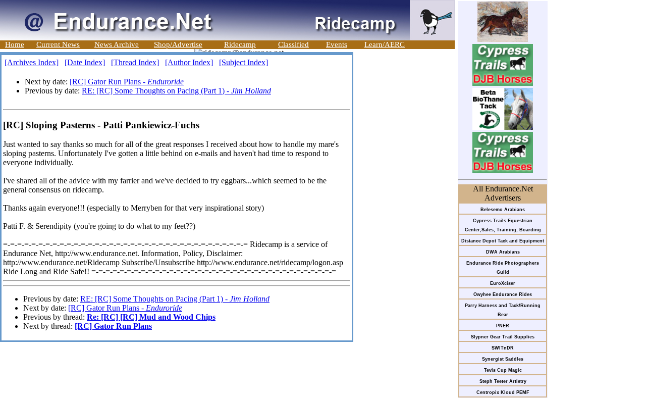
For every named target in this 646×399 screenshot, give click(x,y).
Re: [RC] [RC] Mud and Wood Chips (151, 317)
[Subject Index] (243, 62)
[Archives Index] (32, 62)
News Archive (116, 44)
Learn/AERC (384, 44)
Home (14, 44)
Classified (293, 44)
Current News (58, 44)
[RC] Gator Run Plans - (127, 81)
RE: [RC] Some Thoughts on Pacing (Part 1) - (176, 90)
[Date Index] (85, 62)
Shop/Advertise (178, 44)
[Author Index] (189, 62)
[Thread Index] (135, 62)
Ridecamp (240, 44)
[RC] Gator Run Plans (113, 326)
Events (336, 44)
